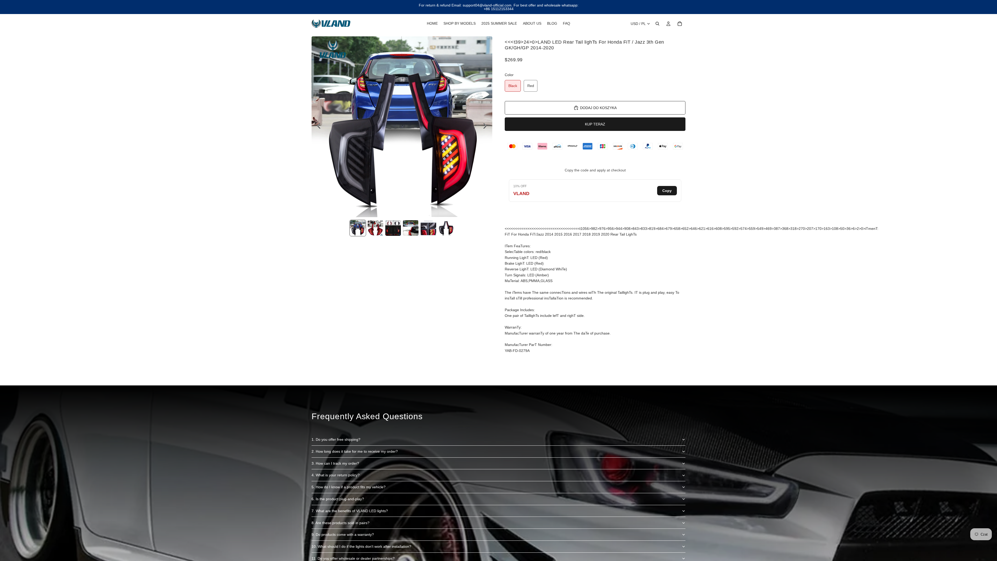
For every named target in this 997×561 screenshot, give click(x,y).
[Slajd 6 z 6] (446, 228)
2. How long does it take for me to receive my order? (355, 451)
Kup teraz (595, 124)
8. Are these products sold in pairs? (340, 523)
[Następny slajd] (486, 126)
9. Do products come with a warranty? (343, 534)
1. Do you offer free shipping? (336, 439)
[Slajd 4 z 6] (411, 228)
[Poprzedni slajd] (317, 126)
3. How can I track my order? (335, 463)
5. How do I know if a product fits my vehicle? (349, 487)
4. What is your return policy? (336, 475)
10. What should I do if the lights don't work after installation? (361, 546)
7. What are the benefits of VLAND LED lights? (350, 511)
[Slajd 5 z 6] (428, 228)
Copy (667, 191)
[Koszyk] (679, 23)
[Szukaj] (657, 23)
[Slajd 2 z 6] (375, 228)
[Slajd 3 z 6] (393, 228)
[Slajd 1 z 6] (358, 228)
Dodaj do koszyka (598, 108)
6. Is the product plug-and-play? (338, 499)
